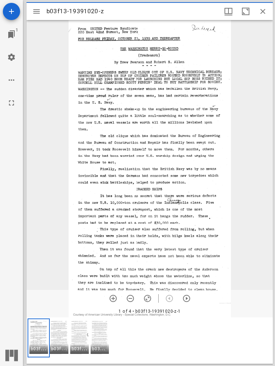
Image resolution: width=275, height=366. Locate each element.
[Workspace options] (11, 80)
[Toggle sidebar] (36, 11)
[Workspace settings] (11, 57)
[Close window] (262, 11)
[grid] (149, 340)
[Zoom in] (113, 298)
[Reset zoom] (147, 298)
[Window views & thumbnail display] (228, 11)
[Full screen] (11, 103)
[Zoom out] (130, 298)
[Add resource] (11, 11)
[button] (38, 338)
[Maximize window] (245, 11)
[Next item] (186, 298)
